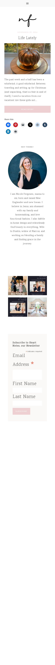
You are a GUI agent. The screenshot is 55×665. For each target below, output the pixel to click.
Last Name (24, 397)
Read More (27, 109)
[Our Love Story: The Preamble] (37, 286)
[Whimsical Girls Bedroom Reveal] (37, 307)
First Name (25, 384)
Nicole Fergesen (27, 20)
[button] (27, 3)
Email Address (24, 361)
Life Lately (27, 38)
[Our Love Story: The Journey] (17, 307)
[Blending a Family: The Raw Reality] (17, 286)
